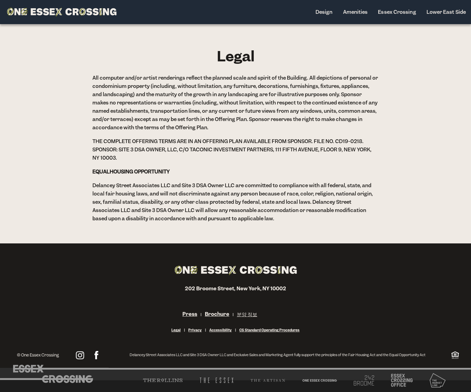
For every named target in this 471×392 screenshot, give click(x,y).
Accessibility (220, 330)
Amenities (355, 12)
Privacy (195, 330)
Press (189, 314)
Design (324, 12)
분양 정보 (247, 314)
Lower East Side (446, 12)
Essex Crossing (397, 12)
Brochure (217, 314)
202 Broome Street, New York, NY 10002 (236, 288)
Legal (176, 330)
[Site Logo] (61, 12)
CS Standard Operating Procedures (269, 330)
